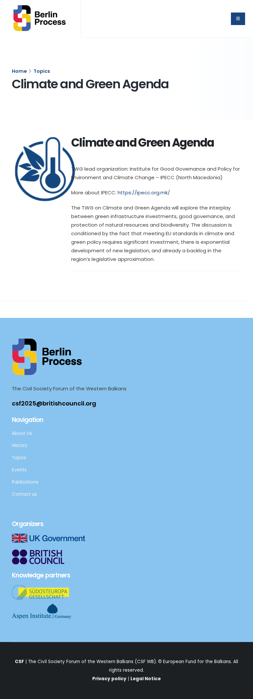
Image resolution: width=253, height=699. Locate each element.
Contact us (24, 494)
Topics (42, 71)
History (19, 445)
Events (19, 470)
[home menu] (238, 19)
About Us (22, 433)
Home (19, 71)
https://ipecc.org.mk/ (144, 192)
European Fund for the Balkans (197, 661)
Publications (25, 482)
